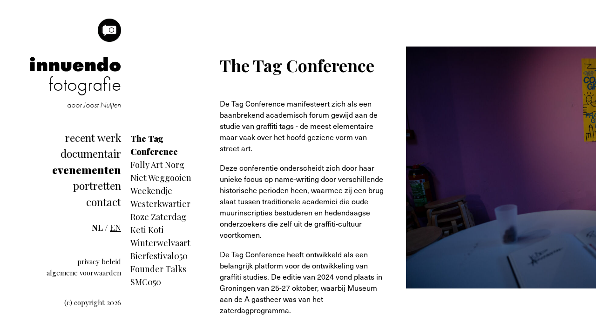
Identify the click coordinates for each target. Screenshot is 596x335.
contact (103, 201)
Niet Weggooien (160, 177)
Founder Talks (158, 269)
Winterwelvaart (160, 242)
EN (115, 227)
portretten (97, 185)
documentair (91, 153)
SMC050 (145, 282)
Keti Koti (147, 229)
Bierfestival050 (159, 255)
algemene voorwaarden (84, 272)
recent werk (93, 137)
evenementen (86, 169)
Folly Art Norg (157, 164)
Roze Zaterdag (158, 216)
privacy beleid (99, 261)
